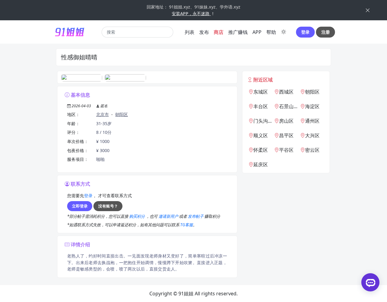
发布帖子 (196, 216)
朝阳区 (121, 114)
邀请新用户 (168, 216)
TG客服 (186, 224)
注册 (325, 32)
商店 (218, 32)
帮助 (271, 32)
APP (257, 32)
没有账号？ (108, 206)
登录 (305, 32)
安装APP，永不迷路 (191, 13)
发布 (204, 32)
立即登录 (80, 206)
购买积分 (137, 216)
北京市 (102, 114)
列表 (189, 32)
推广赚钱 (238, 32)
